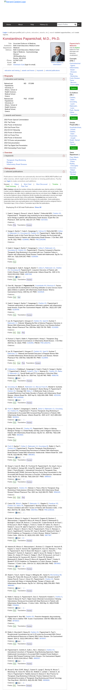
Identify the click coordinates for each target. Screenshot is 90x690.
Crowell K (30, 371)
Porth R (10, 409)
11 (23, 608)
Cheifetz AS (57, 213)
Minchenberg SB (56, 575)
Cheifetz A (58, 597)
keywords (40, 70)
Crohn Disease (75, 78)
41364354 (34, 256)
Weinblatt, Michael (73, 173)
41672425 (44, 220)
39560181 (57, 492)
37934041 (15, 605)
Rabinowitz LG (14, 233)
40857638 (28, 274)
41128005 (44, 358)
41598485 (25, 239)
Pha (14, 225)
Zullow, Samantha (73, 113)
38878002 (57, 563)
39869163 (48, 476)
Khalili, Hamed (75, 140)
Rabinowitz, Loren (74, 107)
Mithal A (18, 503)
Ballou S (29, 391)
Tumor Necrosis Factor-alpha (74, 82)
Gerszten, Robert (73, 169)
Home (8, 24)
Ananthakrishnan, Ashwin (76, 128)
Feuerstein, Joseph (73, 137)
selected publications (52, 70)
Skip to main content (10, 3)
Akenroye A (51, 285)
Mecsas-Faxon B (41, 387)
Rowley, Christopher (74, 165)
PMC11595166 (49, 510)
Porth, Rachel (74, 110)
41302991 (30, 343)
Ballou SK (20, 506)
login (9, 181)
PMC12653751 (45, 343)
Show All (38, 207)
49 (23, 566)
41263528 (41, 292)
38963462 (11, 585)
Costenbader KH (40, 285)
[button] (78, 25)
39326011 (15, 417)
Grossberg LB (25, 233)
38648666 (46, 680)
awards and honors (28, 70)
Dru (14, 332)
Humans (29, 225)
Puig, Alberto (74, 157)
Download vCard (18, 64)
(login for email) (29, 64)
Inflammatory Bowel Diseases (74, 70)
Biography (8, 76)
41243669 (55, 327)
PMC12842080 (41, 239)
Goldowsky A (12, 369)
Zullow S (41, 248)
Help (32, 24)
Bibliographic (9, 168)
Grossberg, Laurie (73, 103)
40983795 (55, 375)
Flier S (36, 371)
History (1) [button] (44, 24)
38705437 (42, 638)
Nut (19, 297)
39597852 (34, 510)
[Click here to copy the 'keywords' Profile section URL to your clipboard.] (63, 155)
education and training (12, 70)
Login (5, 32)
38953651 (31, 455)
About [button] (20, 24)
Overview (8, 152)
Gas (14, 262)
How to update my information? (57, 63)
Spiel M (45, 321)
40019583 (20, 435)
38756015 (15, 621)
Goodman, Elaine (73, 160)
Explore (74, 88)
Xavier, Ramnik (73, 143)
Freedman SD (53, 503)
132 (23, 538)
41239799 (15, 309)
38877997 (48, 535)
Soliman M (42, 231)
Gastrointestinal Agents (75, 64)
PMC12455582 (18, 397)
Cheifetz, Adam (73, 99)
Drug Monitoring (73, 75)
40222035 (57, 395)
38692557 (37, 658)
